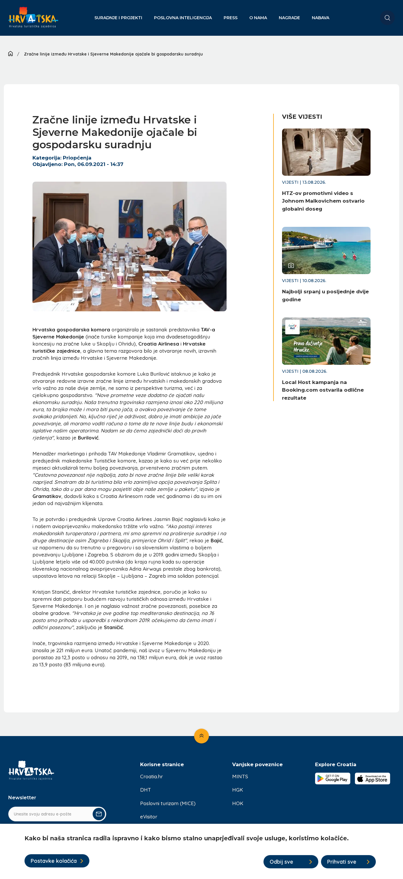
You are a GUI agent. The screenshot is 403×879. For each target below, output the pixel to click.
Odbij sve (281, 861)
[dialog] (201, 851)
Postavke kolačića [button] (54, 860)
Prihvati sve (341, 861)
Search (387, 17)
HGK (237, 790)
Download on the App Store (372, 778)
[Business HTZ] (33, 21)
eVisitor (148, 816)
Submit (99, 814)
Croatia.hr (151, 776)
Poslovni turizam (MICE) (168, 803)
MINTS (240, 776)
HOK (237, 803)
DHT (145, 790)
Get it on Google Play (332, 778)
